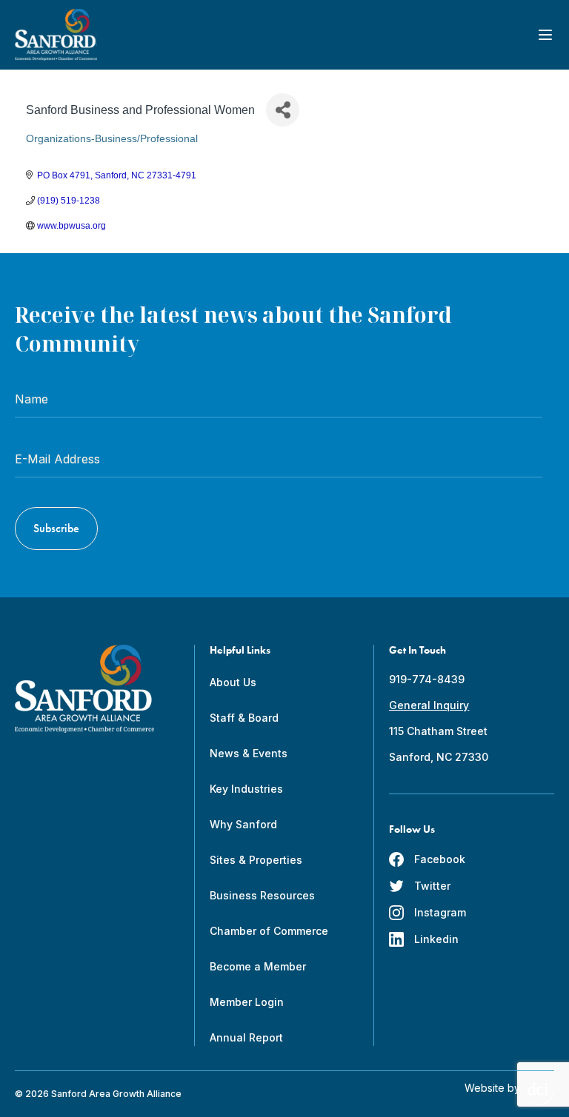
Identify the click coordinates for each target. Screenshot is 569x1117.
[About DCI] (541, 1094)
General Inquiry (429, 705)
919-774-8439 (427, 679)
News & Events (248, 753)
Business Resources (262, 895)
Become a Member (258, 966)
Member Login (247, 1002)
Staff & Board (244, 717)
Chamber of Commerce (269, 931)
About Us (233, 682)
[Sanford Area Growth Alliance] (56, 35)
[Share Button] (282, 110)
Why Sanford (243, 824)
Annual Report (246, 1037)
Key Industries (246, 788)
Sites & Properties (256, 859)
